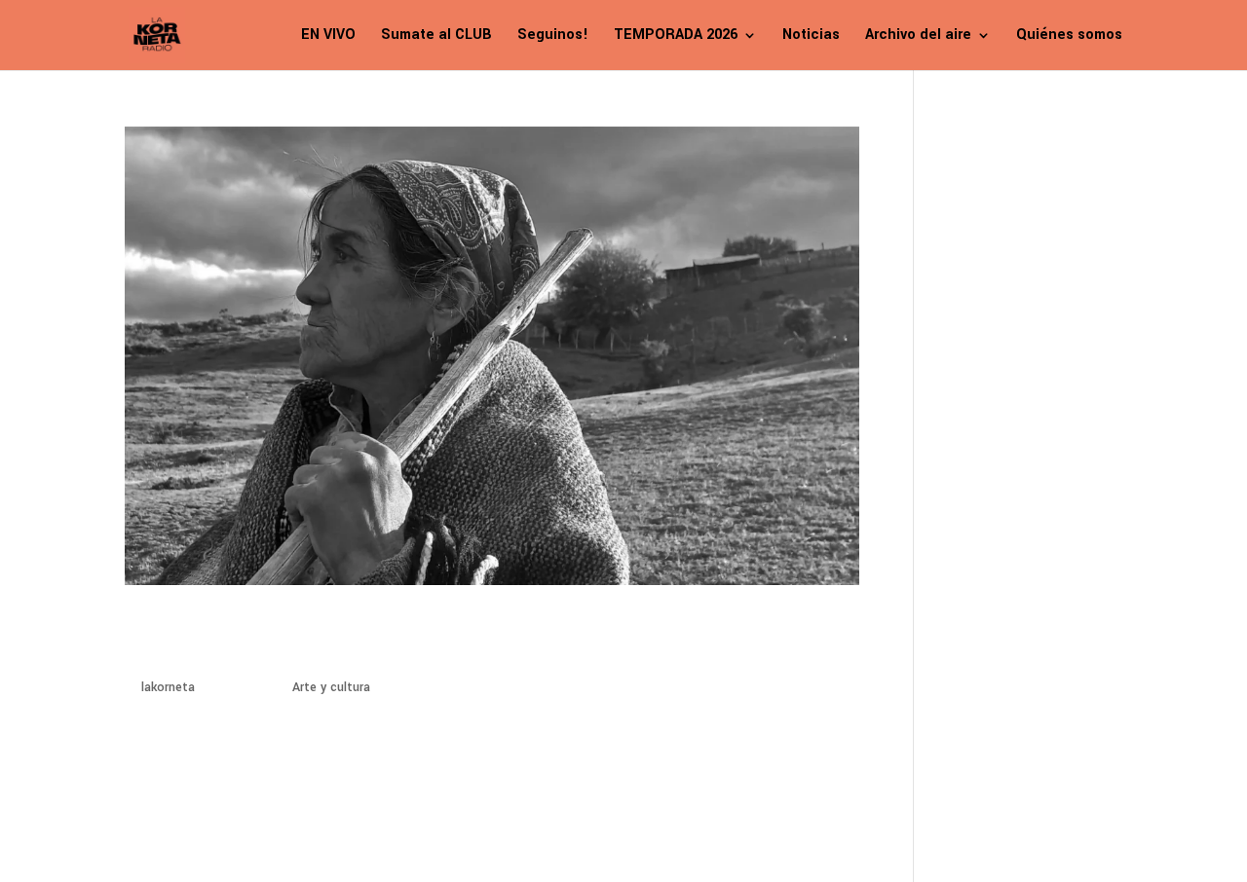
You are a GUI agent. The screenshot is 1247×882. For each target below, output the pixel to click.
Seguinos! (552, 36)
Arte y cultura (331, 687)
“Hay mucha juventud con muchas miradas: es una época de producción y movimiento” (437, 639)
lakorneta (168, 687)
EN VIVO (328, 36)
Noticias (811, 36)
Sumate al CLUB (436, 36)
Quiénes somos (1069, 36)
